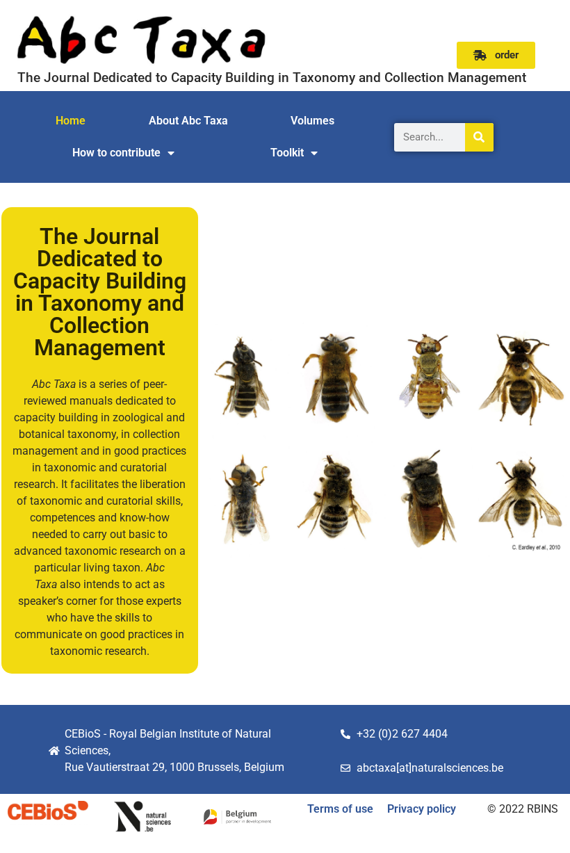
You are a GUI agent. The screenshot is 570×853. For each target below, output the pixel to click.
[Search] (479, 137)
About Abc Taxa (188, 120)
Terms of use (340, 808)
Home (71, 120)
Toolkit (287, 152)
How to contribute (116, 152)
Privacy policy (421, 808)
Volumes (312, 120)
